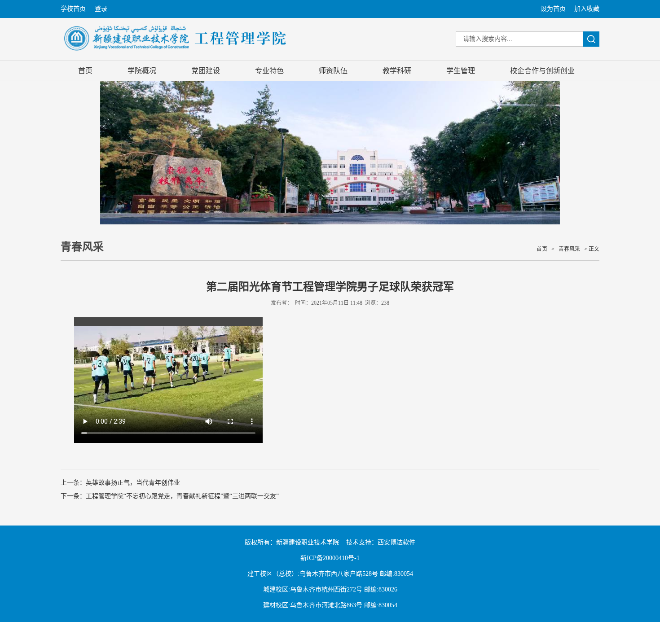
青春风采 (569, 249)
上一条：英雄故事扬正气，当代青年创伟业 (120, 482)
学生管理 (460, 70)
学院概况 (142, 70)
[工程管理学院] (176, 56)
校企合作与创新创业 (542, 70)
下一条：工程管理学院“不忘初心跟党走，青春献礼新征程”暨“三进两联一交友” (170, 496)
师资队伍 (333, 70)
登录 (101, 8)
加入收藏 (586, 8)
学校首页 (73, 8)
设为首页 (553, 8)
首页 (85, 70)
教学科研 (397, 70)
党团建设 (205, 70)
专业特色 (269, 70)
